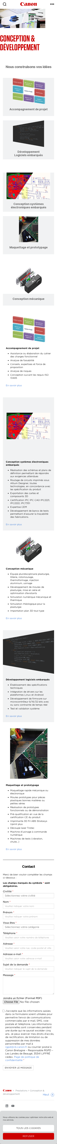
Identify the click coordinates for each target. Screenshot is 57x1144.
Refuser (28, 1136)
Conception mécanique (28, 299)
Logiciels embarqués (28, 155)
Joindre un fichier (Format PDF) (22, 998)
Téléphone (10, 933)
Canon (7, 1090)
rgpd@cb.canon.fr (16, 1047)
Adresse (8, 943)
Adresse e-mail (13, 954)
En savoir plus (14, 385)
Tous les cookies (28, 1128)
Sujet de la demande (16, 964)
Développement (29, 152)
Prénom (8, 912)
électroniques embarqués (28, 207)
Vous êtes (10, 922)
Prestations (21, 1090)
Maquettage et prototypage (29, 247)
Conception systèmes (28, 204)
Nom (7, 901)
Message (9, 975)
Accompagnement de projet (29, 109)
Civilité (8, 891)
